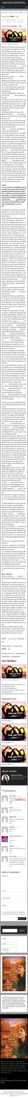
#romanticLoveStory (18, 690)
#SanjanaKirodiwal (7, 692)
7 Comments (19, 21)
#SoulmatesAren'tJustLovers (10, 694)
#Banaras (8, 684)
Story (10, 12)
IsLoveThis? (22, 694)
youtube (5, 656)
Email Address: (6, 898)
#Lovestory (11, 686)
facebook (20, 653)
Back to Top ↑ (14, 1095)
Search (22, 930)
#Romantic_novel (7, 690)
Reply (10, 803)
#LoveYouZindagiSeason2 (9, 688)
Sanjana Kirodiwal (14, 3)
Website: (4, 905)
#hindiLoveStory (16, 684)
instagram (15, 656)
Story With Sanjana (10, 19)
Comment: (5, 876)
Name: (3, 891)
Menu (2, 7)
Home (5, 12)
